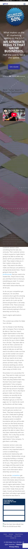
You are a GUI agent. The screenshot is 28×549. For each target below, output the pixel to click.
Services (11, 534)
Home (5, 534)
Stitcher (14, 512)
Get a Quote (14, 67)
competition (16, 475)
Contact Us (13, 538)
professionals (7, 274)
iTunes (14, 507)
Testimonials (8, 536)
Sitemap (19, 544)
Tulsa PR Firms (19, 534)
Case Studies (17, 536)
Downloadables (14, 518)
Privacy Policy (14, 547)
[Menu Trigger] (24, 4)
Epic (10, 136)
